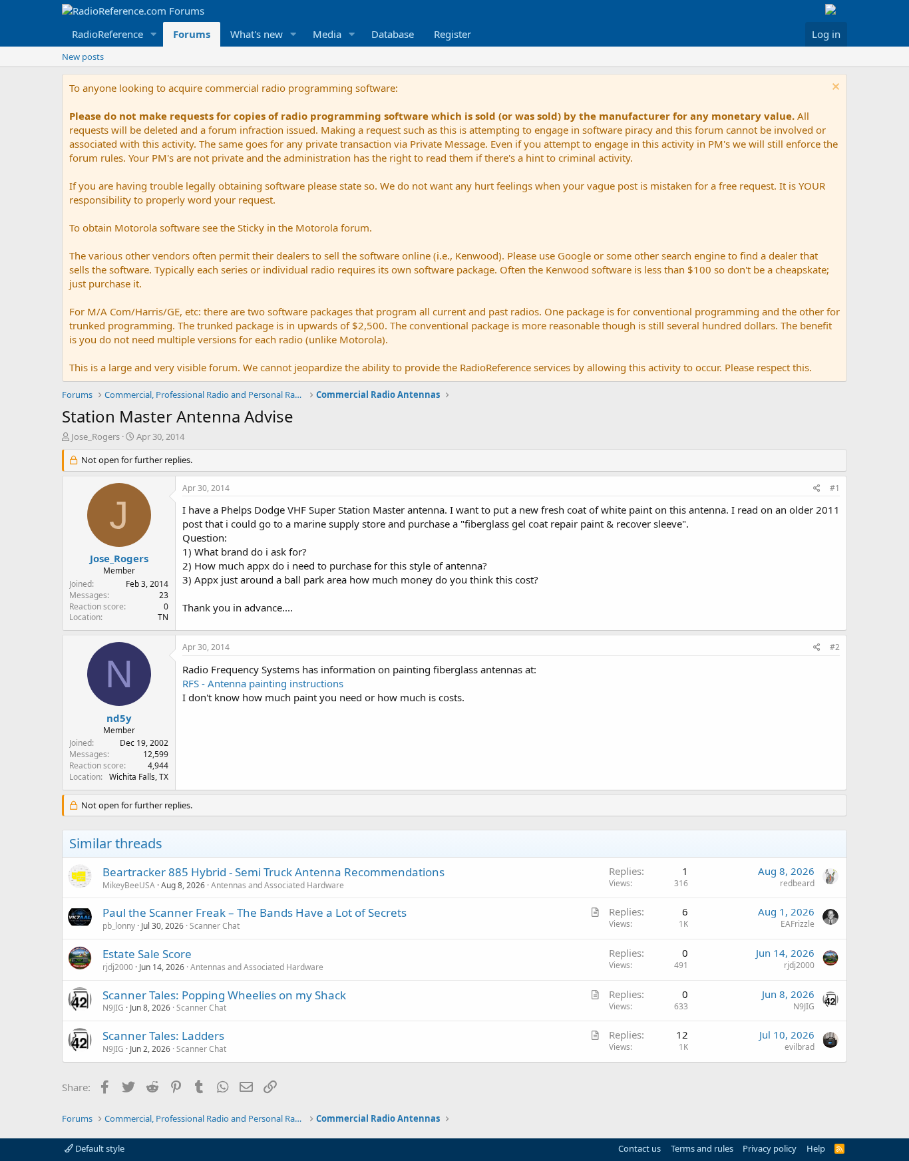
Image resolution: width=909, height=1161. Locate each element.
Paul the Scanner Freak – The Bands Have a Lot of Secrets (254, 912)
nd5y (119, 718)
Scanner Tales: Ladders (163, 1035)
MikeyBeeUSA (128, 885)
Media (327, 34)
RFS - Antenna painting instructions (262, 683)
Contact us (639, 1148)
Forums (191, 34)
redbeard (797, 883)
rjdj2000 (117, 967)
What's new (256, 34)
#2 (835, 647)
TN (163, 617)
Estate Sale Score (147, 953)
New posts (83, 57)
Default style (98, 1148)
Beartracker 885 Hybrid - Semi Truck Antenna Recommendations (273, 872)
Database (392, 34)
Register (452, 34)
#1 (835, 488)
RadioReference (107, 34)
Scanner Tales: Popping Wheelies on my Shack (224, 995)
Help (816, 1148)
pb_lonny (118, 925)
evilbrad (800, 1047)
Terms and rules (702, 1148)
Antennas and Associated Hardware (277, 885)
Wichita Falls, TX (138, 776)
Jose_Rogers (95, 436)
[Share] (817, 488)
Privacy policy (770, 1148)
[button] (153, 34)
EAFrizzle (798, 923)
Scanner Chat (215, 925)
